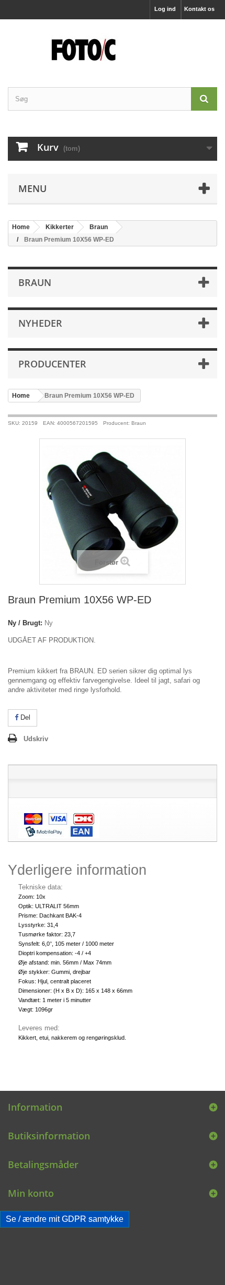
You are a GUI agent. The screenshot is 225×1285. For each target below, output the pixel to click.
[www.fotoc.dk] (112, 44)
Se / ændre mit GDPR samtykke (64, 1219)
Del (24, 717)
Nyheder (40, 323)
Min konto (31, 1193)
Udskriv (36, 739)
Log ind (165, 9)
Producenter (52, 364)
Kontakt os (199, 9)
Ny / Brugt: (25, 623)
